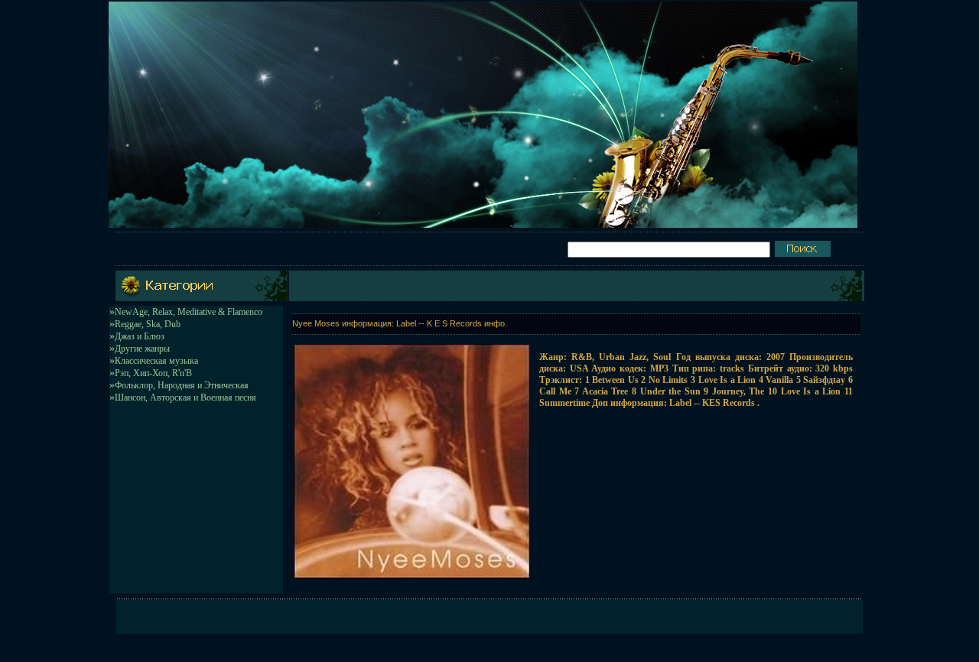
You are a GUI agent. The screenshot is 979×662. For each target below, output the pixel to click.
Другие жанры (142, 348)
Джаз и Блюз (139, 336)
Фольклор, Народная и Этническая (182, 385)
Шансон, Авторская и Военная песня (185, 397)
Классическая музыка (156, 360)
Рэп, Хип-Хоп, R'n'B (153, 373)
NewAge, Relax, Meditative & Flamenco (188, 312)
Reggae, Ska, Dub (148, 324)
